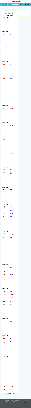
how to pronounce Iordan (12, 234)
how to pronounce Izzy (4, 390)
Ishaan (11, 294)
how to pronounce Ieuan (12, 78)
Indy (3, 207)
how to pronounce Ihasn (12, 124)
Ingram (4, 213)
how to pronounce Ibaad (4, 33)
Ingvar (11, 213)
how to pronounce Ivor (4, 342)
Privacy (12, 401)
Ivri (10, 342)
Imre (10, 190)
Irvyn (3, 274)
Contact (18, 401)
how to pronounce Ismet (4, 301)
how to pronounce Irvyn (4, 274)
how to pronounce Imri (4, 192)
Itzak (3, 322)
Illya (3, 172)
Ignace (3, 108)
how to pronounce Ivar (4, 338)
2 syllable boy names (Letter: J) (10, 393)
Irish (10, 270)
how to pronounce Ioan (4, 233)
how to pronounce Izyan (4, 389)
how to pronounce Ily (11, 173)
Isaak (3, 291)
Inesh (11, 207)
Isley (10, 298)
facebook (25, 402)
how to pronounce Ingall (12, 209)
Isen (3, 294)
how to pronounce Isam (4, 292)
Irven (3, 271)
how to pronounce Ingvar (12, 213)
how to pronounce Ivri (11, 342)
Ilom (3, 173)
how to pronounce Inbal (4, 206)
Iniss (3, 216)
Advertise (15, 401)
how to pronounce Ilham (4, 170)
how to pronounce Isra (11, 302)
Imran (3, 190)
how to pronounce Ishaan (12, 294)
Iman (11, 189)
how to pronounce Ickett (4, 48)
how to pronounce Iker (4, 153)
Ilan (3, 169)
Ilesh (10, 169)
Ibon (10, 34)
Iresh (11, 267)
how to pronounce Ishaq (4, 297)
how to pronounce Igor (4, 109)
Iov (10, 237)
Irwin (11, 274)
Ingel (11, 210)
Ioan (3, 233)
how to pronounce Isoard (12, 301)
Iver (3, 339)
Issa (3, 304)
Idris (10, 64)
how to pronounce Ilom (4, 173)
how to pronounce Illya (4, 172)
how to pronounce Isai (11, 291)
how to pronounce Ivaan (4, 337)
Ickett (3, 48)
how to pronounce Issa (4, 304)
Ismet (3, 301)
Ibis (3, 34)
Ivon (10, 341)
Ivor (3, 342)
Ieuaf (3, 78)
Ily (10, 173)
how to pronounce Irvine (4, 273)
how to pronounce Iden (4, 64)
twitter (27, 402)
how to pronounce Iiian (4, 139)
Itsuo (11, 321)
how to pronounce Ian (11, 19)
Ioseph (3, 237)
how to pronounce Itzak (4, 322)
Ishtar (11, 297)
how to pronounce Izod (4, 388)
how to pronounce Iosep (12, 236)
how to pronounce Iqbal (4, 251)
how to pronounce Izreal (12, 388)
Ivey (10, 339)
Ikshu (3, 155)
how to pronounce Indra (12, 206)
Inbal (3, 206)
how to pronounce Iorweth (5, 236)
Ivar (3, 338)
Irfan (3, 268)
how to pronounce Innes (12, 216)
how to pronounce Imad (4, 189)
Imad (3, 189)
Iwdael (3, 358)
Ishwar (3, 298)
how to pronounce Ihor (4, 125)
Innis (11, 217)
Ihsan (11, 125)
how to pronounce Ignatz (12, 108)
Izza (10, 389)
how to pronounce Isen (4, 294)
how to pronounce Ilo (11, 172)
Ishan (11, 295)
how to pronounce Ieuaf (4, 78)
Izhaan (11, 386)
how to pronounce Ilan (4, 169)
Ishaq (3, 297)
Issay (3, 305)
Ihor (3, 125)
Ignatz (11, 108)
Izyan (3, 389)
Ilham (3, 170)
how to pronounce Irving (12, 273)
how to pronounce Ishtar (12, 297)
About (5, 401)
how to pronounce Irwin (12, 274)
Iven (10, 338)
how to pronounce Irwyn (4, 275)
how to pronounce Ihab (4, 124)
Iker (3, 153)
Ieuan (11, 78)
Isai (10, 291)
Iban (10, 33)
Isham (3, 295)
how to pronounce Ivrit (4, 344)
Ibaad (3, 33)
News (7, 401)
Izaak (3, 386)
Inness (3, 217)
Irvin (10, 271)
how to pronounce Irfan (4, 268)
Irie (3, 270)
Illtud (11, 170)
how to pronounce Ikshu (4, 155)
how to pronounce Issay (4, 305)
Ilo (10, 172)
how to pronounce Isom (4, 302)
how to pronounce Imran (4, 190)
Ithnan (3, 321)
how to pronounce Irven (4, 271)
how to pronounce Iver (4, 339)
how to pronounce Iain (4, 19)
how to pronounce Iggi (4, 106)
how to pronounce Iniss (4, 216)
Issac (10, 304)
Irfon (11, 268)
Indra (11, 206)
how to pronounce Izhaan (12, 386)
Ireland (3, 267)
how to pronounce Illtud (12, 170)
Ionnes (3, 234)
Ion (10, 233)
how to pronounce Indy (4, 207)
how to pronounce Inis (11, 214)
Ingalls (3, 210)
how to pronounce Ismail (12, 300)
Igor (3, 109)
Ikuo (10, 155)
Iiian (3, 139)
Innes (11, 216)
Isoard (11, 301)
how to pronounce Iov (11, 237)
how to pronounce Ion (11, 233)
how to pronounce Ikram (12, 153)
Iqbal (3, 251)
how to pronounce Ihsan (12, 125)
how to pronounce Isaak (4, 291)
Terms (10, 401)
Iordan (11, 234)
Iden (3, 64)
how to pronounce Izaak (4, 386)
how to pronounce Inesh (12, 207)
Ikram (11, 153)
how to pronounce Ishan (12, 295)
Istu (10, 305)
